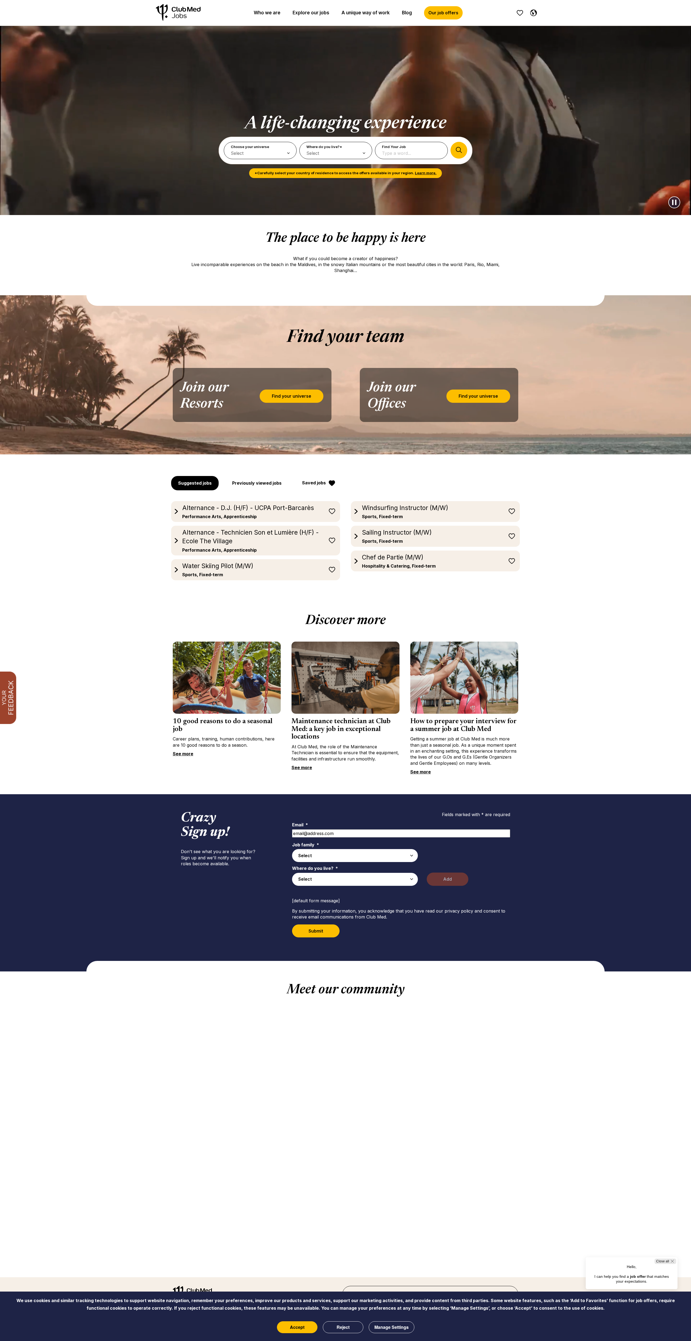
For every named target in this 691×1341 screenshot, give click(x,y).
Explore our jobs (311, 12)
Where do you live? (315, 868)
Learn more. (425, 173)
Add (447, 879)
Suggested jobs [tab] (195, 483)
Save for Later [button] (332, 511)
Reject (343, 1327)
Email (300, 824)
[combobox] (355, 855)
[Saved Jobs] (520, 13)
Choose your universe (250, 147)
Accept (297, 1327)
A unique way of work (365, 12)
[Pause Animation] (674, 202)
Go (458, 150)
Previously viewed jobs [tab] (257, 483)
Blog (407, 12)
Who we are (267, 12)
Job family (305, 844)
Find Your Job (394, 147)
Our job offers (443, 12)
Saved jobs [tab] (314, 482)
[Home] (178, 13)
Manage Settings (391, 1327)
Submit (316, 931)
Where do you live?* (324, 147)
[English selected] (532, 12)
